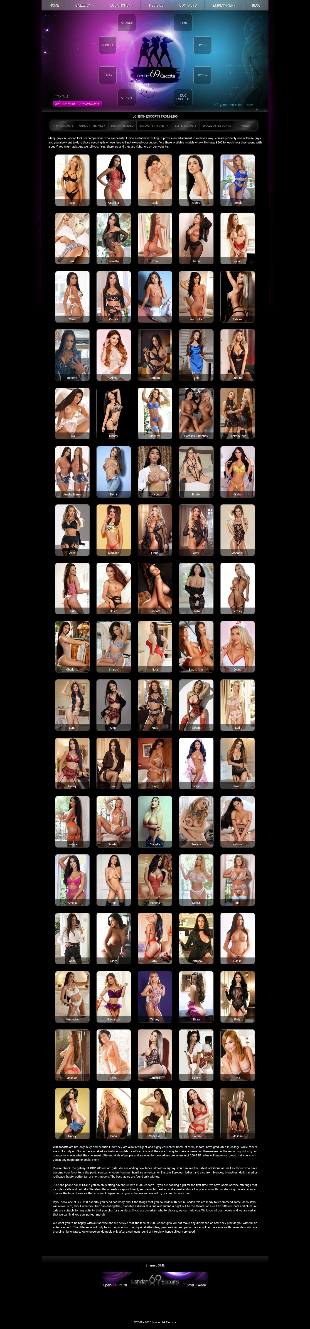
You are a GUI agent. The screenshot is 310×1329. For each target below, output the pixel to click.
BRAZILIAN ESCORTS (216, 125)
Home (54, 5)
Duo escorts (183, 97)
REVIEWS (156, 5)
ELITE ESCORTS (186, 125)
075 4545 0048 (64, 104)
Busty (108, 75)
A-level (127, 97)
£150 (183, 22)
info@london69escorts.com (233, 105)
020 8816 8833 (88, 104)
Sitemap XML (155, 1265)
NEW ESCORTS (63, 125)
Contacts (188, 5)
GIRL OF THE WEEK (92, 125)
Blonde (127, 22)
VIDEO (245, 125)
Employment (224, 5)
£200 (202, 45)
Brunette (107, 45)
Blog (256, 5)
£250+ (202, 75)
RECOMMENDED (122, 125)
